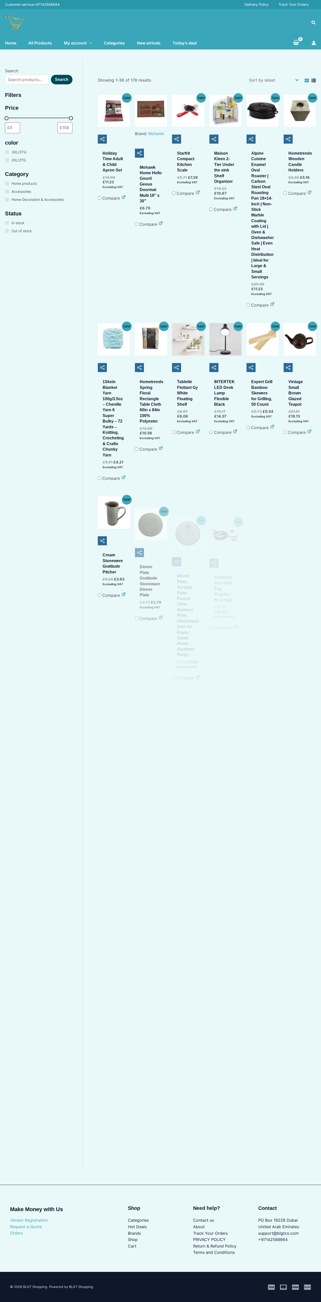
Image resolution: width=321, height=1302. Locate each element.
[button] (313, 23)
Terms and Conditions (214, 1252)
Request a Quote (26, 1226)
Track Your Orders (293, 4)
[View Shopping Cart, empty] (296, 43)
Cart (132, 1246)
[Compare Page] (123, 198)
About (199, 1226)
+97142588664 (273, 1239)
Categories (138, 1220)
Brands (134, 1233)
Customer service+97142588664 (32, 4)
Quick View (114, 121)
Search (11, 70)
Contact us (203, 1220)
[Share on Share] (102, 139)
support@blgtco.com (278, 1233)
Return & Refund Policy (214, 1246)
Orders (16, 1232)
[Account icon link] (313, 43)
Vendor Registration (29, 1220)
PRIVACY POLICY (209, 1239)
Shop (133, 1239)
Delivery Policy (257, 4)
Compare (110, 198)
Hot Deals (137, 1226)
